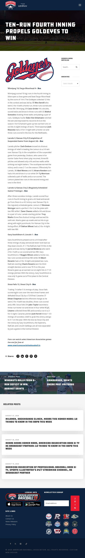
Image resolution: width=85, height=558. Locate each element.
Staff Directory (30, 500)
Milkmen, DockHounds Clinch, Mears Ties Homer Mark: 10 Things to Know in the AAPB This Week (41, 420)
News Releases (11, 521)
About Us (9, 516)
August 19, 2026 (12, 464)
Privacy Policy (11, 524)
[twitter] (15, 544)
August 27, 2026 (12, 416)
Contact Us (10, 519)
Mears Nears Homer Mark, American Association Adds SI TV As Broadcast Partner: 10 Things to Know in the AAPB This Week (42, 446)
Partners (28, 505)
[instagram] (21, 544)
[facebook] (10, 544)
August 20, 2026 (12, 440)
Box (39, 88)
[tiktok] (26, 544)
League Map (29, 502)
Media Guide (29, 497)
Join (75, 503)
